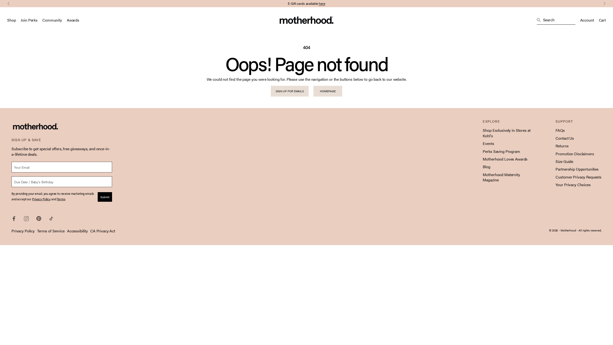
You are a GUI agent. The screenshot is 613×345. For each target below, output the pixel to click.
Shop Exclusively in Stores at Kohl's (506, 132)
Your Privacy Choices (573, 184)
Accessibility (77, 231)
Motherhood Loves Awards (505, 159)
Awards (73, 20)
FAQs (560, 130)
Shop (11, 20)
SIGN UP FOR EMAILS (290, 91)
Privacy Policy (23, 231)
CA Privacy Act (102, 231)
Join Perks (29, 20)
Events (488, 143)
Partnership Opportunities (577, 169)
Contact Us (565, 138)
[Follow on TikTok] (51, 218)
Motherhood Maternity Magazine (501, 177)
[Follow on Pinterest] (38, 218)
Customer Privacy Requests (579, 177)
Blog (486, 166)
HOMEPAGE (327, 91)
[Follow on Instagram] (26, 218)
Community (52, 20)
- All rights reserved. (589, 230)
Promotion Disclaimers (575, 153)
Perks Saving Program (501, 151)
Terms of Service (51, 231)
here (322, 3)
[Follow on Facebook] (13, 218)
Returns (562, 146)
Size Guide (564, 161)
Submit (104, 197)
